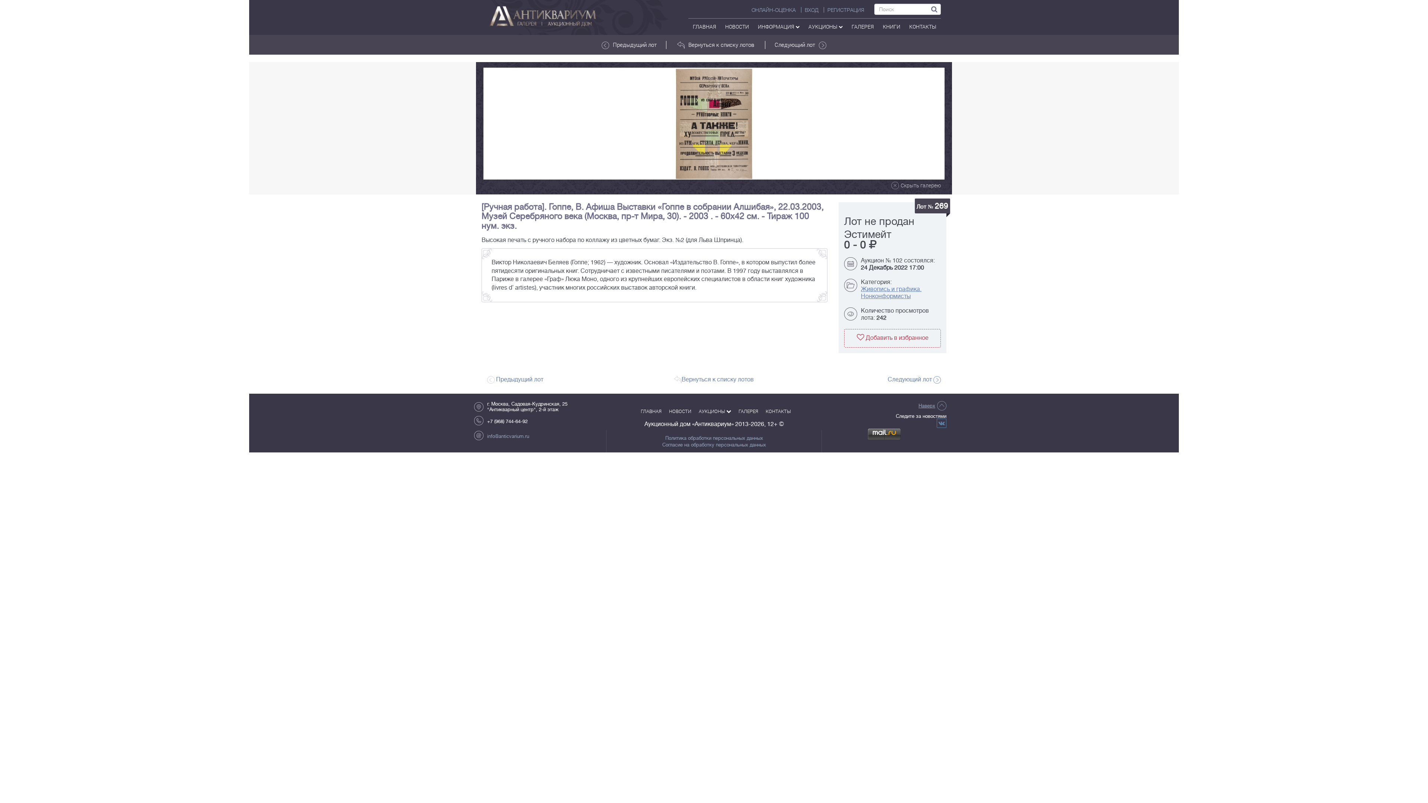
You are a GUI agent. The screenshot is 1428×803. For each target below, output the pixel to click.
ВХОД (811, 10)
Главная (704, 26)
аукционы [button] (823, 26)
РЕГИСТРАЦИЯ (845, 10)
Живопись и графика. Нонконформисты (891, 293)
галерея (863, 26)
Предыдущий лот (635, 44)
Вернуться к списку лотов (721, 44)
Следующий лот (795, 44)
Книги (891, 26)
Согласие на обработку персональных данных (714, 445)
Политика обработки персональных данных (714, 438)
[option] (714, 124)
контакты (922, 26)
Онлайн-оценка (774, 10)
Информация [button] (776, 26)
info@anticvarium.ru (508, 436)
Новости (737, 26)
